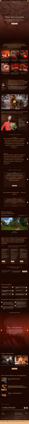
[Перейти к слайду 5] (15, 131)
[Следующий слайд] (27, 122)
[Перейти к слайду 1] (13, 131)
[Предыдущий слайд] (1, 223)
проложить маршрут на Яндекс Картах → (7, 215)
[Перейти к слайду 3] (14, 131)
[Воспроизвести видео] (14, 101)
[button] (24, 271)
